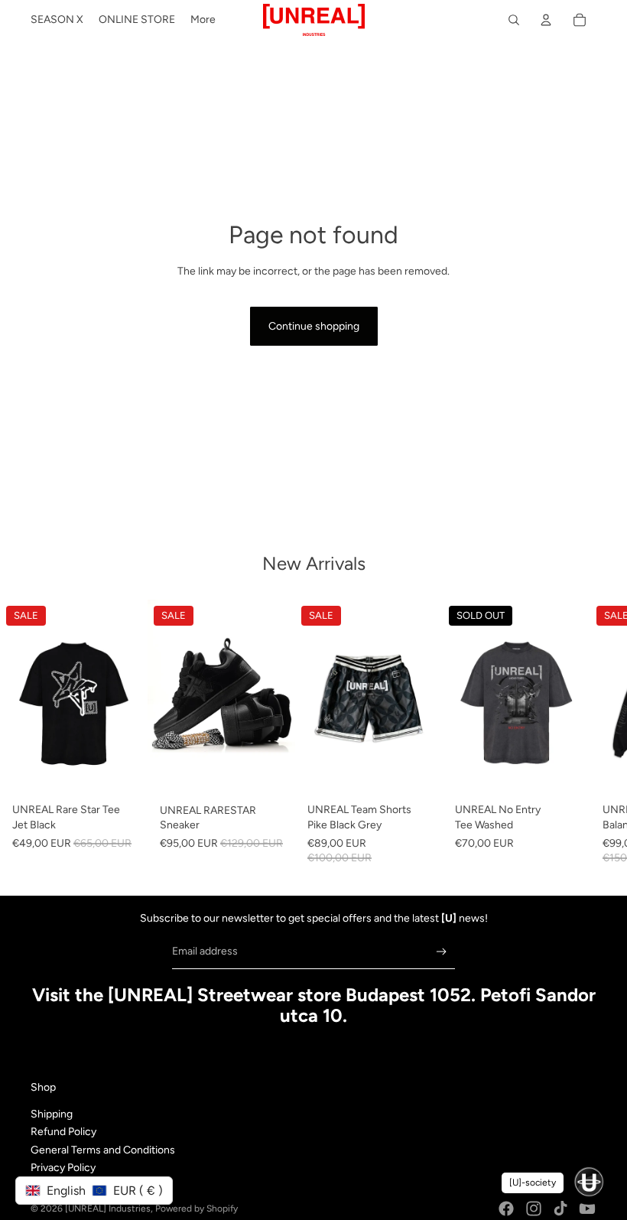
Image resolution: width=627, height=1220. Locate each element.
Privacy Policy (63, 1167)
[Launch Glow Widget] (589, 1182)
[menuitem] (57, 20)
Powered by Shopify (196, 1208)
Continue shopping (313, 326)
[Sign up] (441, 952)
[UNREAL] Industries (108, 1208)
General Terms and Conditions (103, 1150)
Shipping (52, 1114)
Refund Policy (63, 1131)
